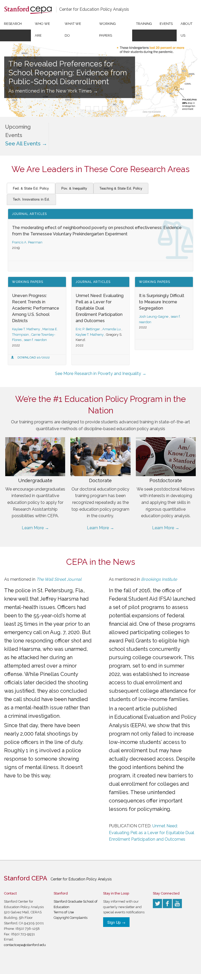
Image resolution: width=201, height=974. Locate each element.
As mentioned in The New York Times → (53, 91)
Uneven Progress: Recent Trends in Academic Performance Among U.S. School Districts (35, 308)
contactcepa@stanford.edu (25, 945)
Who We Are (42, 29)
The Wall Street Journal (58, 579)
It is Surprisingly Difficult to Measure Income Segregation (161, 302)
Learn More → (35, 527)
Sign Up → (116, 922)
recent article (134, 708)
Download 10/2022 (34, 357)
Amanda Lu (111, 329)
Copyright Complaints (70, 918)
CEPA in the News (100, 562)
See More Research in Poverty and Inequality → (100, 373)
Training (144, 24)
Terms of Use (64, 912)
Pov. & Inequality (74, 188)
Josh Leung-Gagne (153, 316)
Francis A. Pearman (27, 242)
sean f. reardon (35, 340)
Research (13, 24)
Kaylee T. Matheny (26, 329)
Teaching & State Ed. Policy (120, 188)
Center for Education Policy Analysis (94, 9)
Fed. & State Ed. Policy (31, 188)
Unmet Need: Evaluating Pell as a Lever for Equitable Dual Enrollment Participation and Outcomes (100, 308)
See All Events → (26, 143)
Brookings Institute (159, 579)
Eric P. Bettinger (88, 329)
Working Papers (107, 29)
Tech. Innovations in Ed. (31, 199)
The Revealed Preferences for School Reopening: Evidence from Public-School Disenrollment (67, 72)
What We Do (73, 29)
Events (166, 24)
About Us (186, 29)
